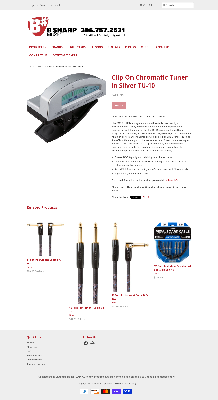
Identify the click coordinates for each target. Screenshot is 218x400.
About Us (162, 47)
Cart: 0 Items (150, 5)
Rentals (114, 47)
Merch (145, 47)
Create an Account (50, 5)
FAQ (29, 351)
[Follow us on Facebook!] (86, 344)
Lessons (97, 47)
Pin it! (146, 197)
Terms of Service (36, 364)
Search (30, 342)
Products (37, 47)
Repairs (130, 47)
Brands (57, 47)
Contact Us (38, 55)
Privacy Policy (34, 359)
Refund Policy (34, 355)
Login (31, 5)
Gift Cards (78, 47)
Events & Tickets (64, 55)
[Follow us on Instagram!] (93, 344)
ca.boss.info (171, 180)
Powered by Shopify (125, 383)
